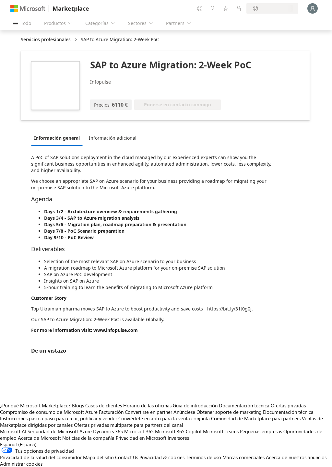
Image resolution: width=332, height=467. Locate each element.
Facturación (111, 412)
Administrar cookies (21, 464)
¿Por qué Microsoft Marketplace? (35, 405)
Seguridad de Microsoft (53, 431)
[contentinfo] (76, 39)
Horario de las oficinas (147, 405)
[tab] (58, 138)
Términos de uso (203, 457)
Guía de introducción (195, 405)
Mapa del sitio (98, 457)
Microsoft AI (13, 431)
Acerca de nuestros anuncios (296, 457)
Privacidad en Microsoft (141, 438)
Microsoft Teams (221, 431)
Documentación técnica (244, 405)
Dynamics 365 (108, 431)
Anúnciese (184, 412)
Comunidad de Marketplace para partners (256, 418)
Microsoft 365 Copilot (178, 431)
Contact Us (126, 457)
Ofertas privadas (288, 405)
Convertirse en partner (148, 412)
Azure (85, 431)
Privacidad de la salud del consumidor (41, 457)
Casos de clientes (103, 405)
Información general (57, 138)
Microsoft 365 (139, 431)
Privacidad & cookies (161, 457)
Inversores (178, 438)
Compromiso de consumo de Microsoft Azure (49, 412)
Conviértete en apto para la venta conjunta (164, 418)
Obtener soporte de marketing (229, 412)
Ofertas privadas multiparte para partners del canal (128, 425)
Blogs (78, 405)
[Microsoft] (27, 8)
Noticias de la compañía (88, 438)
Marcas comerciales (243, 457)
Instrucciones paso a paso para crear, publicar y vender (58, 418)
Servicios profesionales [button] (46, 39)
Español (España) (18, 444)
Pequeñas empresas (261, 431)
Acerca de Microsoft (39, 438)
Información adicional (112, 138)
